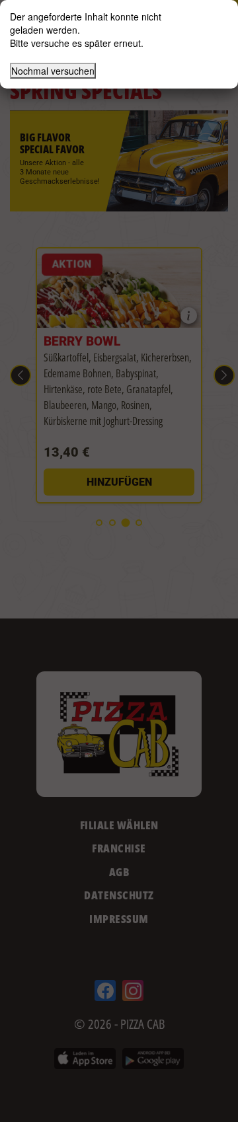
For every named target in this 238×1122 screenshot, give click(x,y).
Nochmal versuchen (53, 70)
